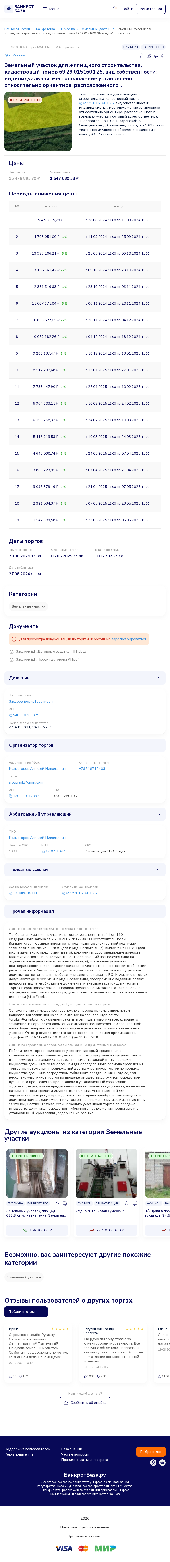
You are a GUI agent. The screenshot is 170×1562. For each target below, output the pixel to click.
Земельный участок (24, 1277)
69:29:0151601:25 (98, 103)
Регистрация (151, 8)
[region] (85, 1194)
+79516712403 (92, 768)
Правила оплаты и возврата (84, 1460)
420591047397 (26, 796)
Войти (127, 9)
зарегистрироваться (129, 639)
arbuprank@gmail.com (26, 782)
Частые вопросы (75, 1454)
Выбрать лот (151, 1451)
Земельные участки (28, 606)
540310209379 (26, 715)
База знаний (71, 1449)
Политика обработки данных (85, 1527)
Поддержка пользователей (27, 1449)
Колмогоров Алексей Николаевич (37, 768)
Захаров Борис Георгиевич (31, 701)
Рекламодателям (18, 1454)
